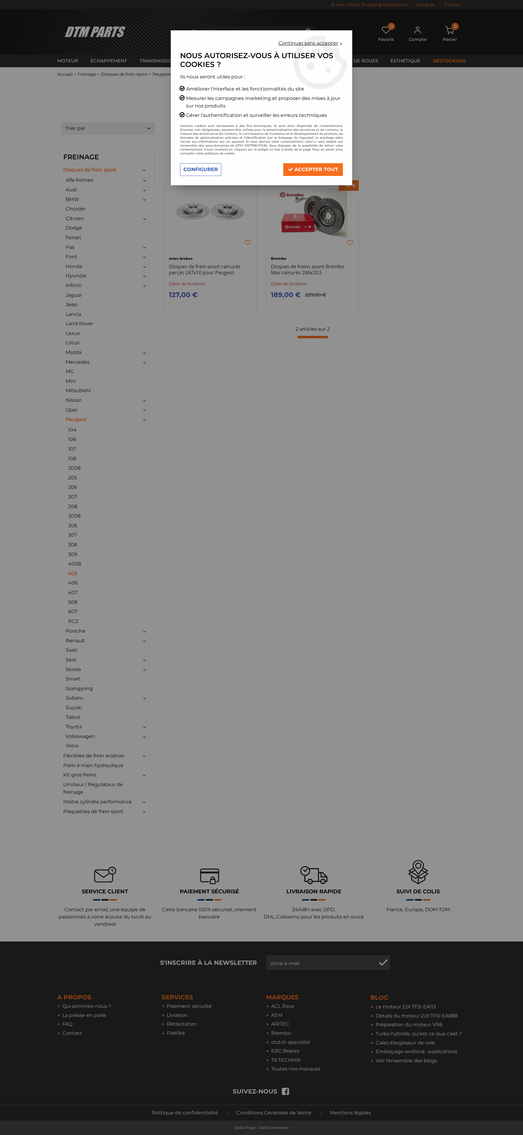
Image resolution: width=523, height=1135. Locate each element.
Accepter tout (315, 169)
